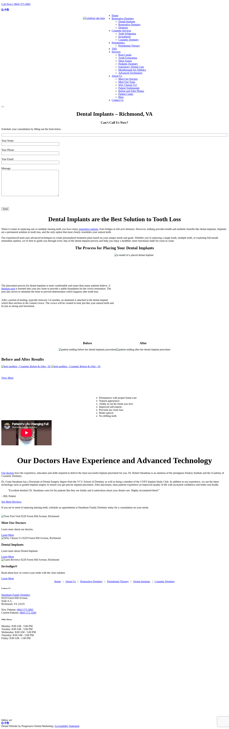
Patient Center (125, 94)
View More (7, 377)
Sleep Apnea (125, 60)
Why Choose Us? (127, 85)
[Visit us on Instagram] (8, 9)
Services (116, 51)
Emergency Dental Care (131, 66)
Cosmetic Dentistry (128, 39)
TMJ (114, 48)
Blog (121, 97)
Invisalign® (124, 36)
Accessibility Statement (67, 726)
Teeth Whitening (127, 33)
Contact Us (118, 100)
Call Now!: (16, 4)
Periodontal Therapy (129, 45)
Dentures (123, 27)
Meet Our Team (126, 82)
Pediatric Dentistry (128, 63)
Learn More (7, 535)
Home (115, 15)
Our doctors (7, 473)
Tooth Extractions (127, 57)
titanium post (8, 288)
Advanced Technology (130, 72)
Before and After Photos (131, 91)
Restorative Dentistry (123, 18)
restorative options (88, 229)
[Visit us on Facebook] (5, 9)
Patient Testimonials (128, 88)
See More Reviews (11, 501)
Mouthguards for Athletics (132, 69)
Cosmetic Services (121, 30)
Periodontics (118, 42)
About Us (117, 75)
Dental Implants (126, 21)
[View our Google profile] (2, 9)
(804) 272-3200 (28, 612)
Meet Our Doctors (128, 78)
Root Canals (124, 54)
